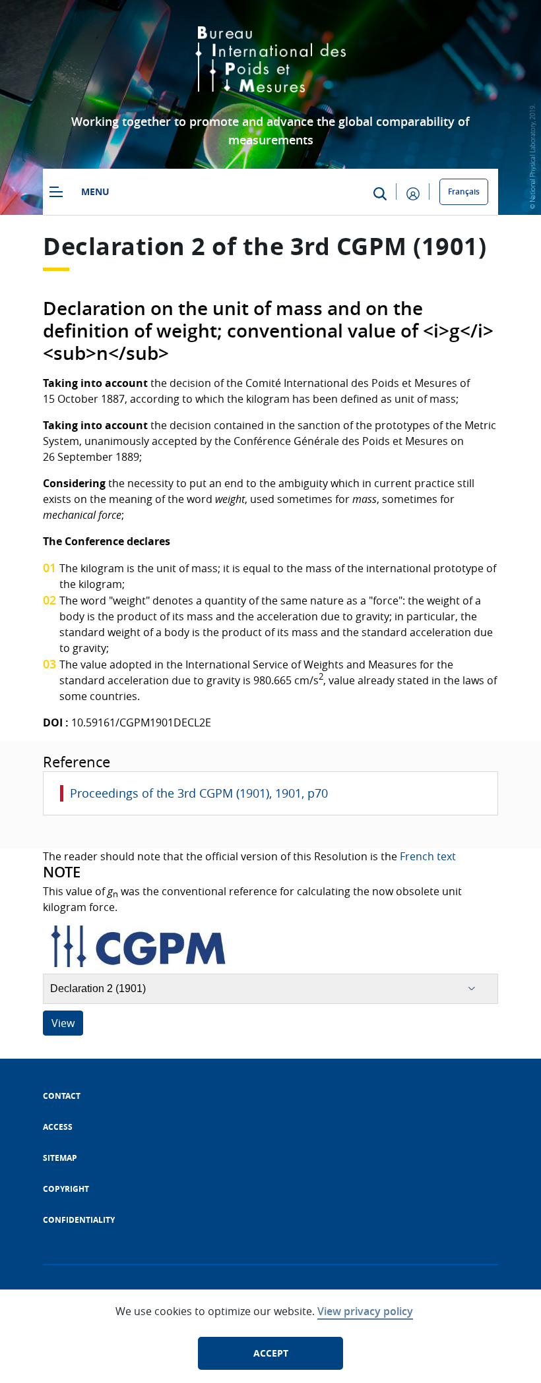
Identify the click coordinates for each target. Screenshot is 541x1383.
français (464, 191)
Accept (270, 1353)
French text (428, 856)
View (63, 1023)
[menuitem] (61, 1096)
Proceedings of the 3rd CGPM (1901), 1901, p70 (199, 793)
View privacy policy (365, 1311)
